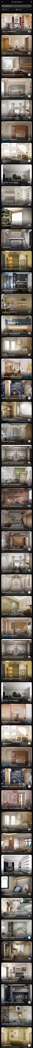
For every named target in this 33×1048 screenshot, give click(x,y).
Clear (30, 9)
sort (2, 2)
